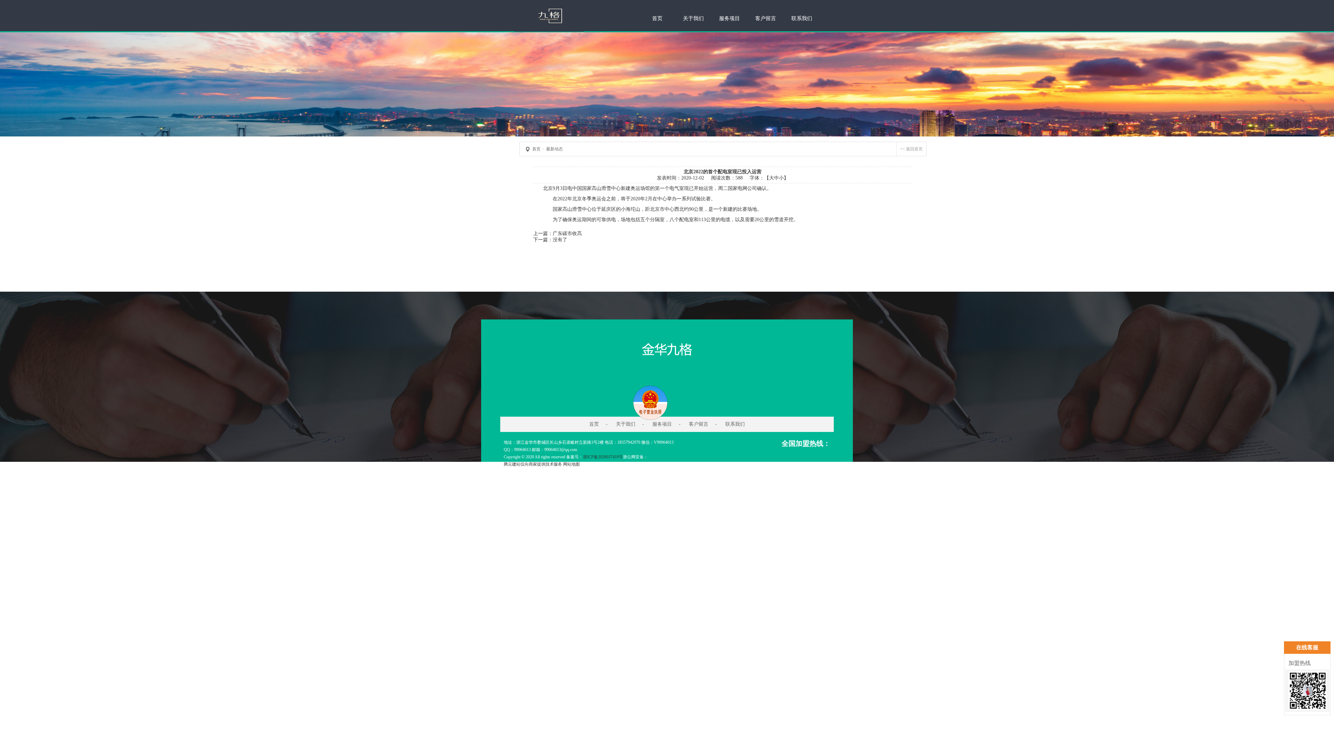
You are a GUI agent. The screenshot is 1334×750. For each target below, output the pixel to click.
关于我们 (693, 18)
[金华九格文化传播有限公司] (549, 30)
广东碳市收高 (567, 233)
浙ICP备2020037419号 (603, 457)
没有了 (560, 239)
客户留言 (765, 18)
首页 (657, 18)
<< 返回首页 (911, 149)
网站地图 (571, 464)
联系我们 (801, 18)
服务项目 (729, 18)
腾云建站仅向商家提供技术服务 (533, 464)
